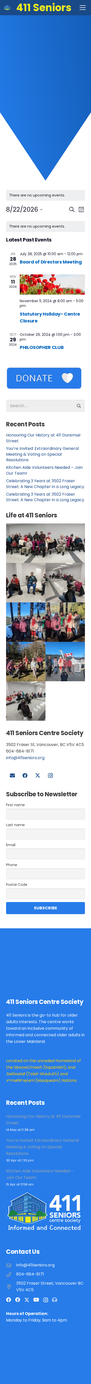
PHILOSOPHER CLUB (41, 347)
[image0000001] (26, 622)
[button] (82, 8)
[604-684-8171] (11, 1274)
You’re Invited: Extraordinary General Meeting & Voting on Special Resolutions (42, 454)
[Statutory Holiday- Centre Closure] (52, 284)
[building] (7, 7)
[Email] (12, 775)
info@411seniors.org (25, 758)
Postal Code (16, 884)
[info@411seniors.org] (11, 1265)
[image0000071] (26, 543)
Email (10, 844)
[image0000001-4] (26, 661)
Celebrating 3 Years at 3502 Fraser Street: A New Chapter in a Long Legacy (45, 483)
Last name (15, 824)
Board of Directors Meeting (51, 262)
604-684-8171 (30, 1274)
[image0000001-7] (65, 622)
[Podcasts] (54, 1299)
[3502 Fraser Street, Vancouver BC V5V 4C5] (11, 1286)
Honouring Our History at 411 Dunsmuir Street (43, 438)
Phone (11, 864)
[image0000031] (65, 543)
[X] (37, 775)
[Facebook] (25, 775)
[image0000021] (26, 582)
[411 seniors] (65, 661)
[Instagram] (50, 775)
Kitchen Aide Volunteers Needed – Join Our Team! (44, 470)
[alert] (45, 226)
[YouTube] (36, 1299)
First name (15, 804)
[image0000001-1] (65, 582)
